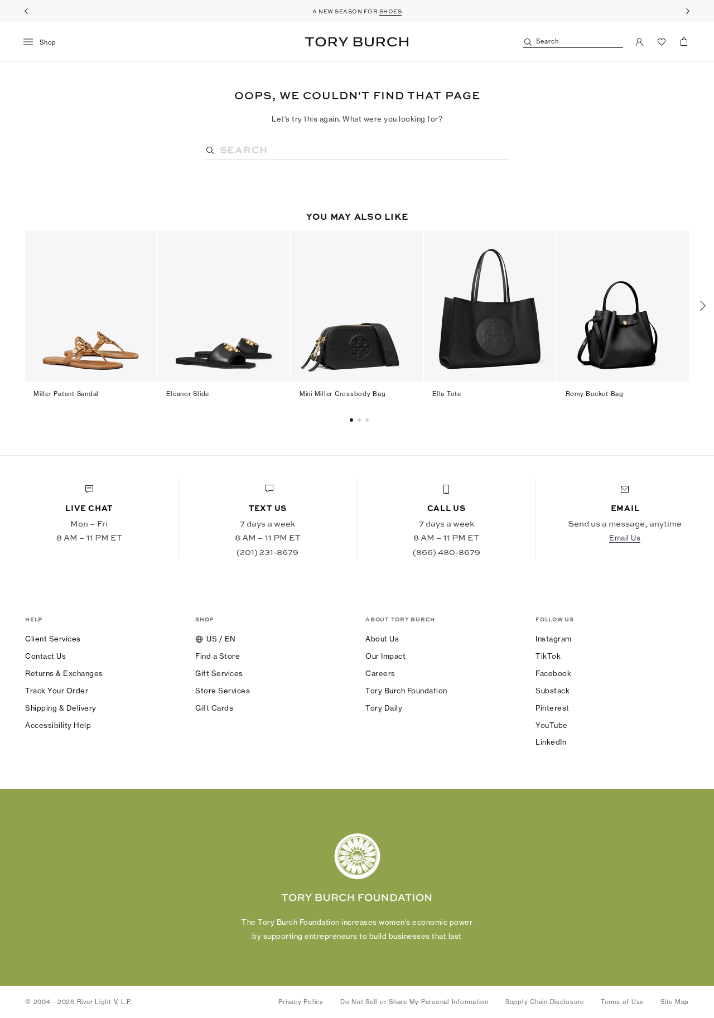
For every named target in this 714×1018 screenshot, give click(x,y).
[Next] (688, 11)
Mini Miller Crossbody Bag (343, 394)
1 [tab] (361, 420)
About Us (382, 638)
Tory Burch (357, 41)
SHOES (390, 11)
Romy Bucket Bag (595, 394)
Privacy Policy (301, 1002)
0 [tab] (353, 420)
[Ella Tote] (490, 306)
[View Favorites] (661, 42)
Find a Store (217, 656)
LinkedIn (551, 741)
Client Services (53, 638)
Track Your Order (56, 690)
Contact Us (45, 656)
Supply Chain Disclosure (544, 1002)
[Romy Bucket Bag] (623, 306)
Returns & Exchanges (64, 673)
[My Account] (639, 42)
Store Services (222, 690)
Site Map (674, 1002)
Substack (553, 690)
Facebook (553, 673)
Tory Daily (383, 707)
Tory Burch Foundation (406, 690)
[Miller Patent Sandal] (91, 306)
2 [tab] (368, 420)
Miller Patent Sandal (66, 394)
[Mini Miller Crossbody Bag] (357, 306)
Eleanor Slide (187, 394)
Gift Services (219, 673)
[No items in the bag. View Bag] (684, 42)
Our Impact (385, 656)
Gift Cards (214, 707)
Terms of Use (622, 1002)
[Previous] (26, 11)
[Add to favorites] (142, 245)
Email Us (624, 537)
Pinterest (553, 707)
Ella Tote (446, 394)
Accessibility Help (58, 725)
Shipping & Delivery (61, 707)
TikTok (548, 656)
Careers (380, 673)
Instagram (554, 638)
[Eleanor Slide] (224, 306)
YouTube (552, 725)
